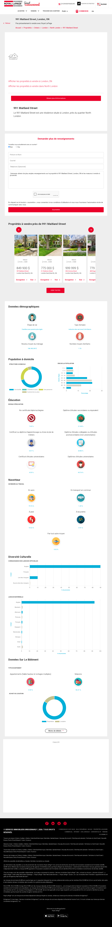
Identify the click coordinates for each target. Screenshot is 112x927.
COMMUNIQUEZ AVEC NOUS (67, 829)
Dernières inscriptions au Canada (40, 861)
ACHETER (21, 11)
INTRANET (77, 832)
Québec (22, 838)
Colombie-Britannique (37, 838)
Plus (64, 11)
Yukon (23, 840)
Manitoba (46, 838)
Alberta (28, 838)
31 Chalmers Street (47, 271)
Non (11, 147)
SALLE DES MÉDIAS (81, 829)
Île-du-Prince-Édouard (14, 840)
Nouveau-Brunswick (65, 838)
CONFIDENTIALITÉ (96, 832)
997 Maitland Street (23, 271)
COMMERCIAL (69, 832)
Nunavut (28, 840)
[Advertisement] (56, 777)
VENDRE (34, 11)
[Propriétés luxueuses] (86, 4)
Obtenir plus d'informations (56, 98)
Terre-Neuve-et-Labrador (78, 838)
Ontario (17, 838)
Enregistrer (20, 280)
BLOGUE (90, 829)
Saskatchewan (54, 838)
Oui (18, 147)
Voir (31, 280)
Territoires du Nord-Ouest (93, 838)
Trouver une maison (9, 838)
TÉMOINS (104, 832)
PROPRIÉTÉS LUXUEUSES (100, 829)
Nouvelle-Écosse (8, 851)
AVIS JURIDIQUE (85, 832)
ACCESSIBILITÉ (103, 834)
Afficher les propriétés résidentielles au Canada (17, 861)
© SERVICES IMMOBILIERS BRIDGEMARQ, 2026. (23, 829)
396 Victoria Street (71, 271)
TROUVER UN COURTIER (51, 11)
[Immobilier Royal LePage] (22, 4)
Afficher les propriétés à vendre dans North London (33, 86)
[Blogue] (102, 4)
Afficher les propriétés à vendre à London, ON (30, 81)
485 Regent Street (95, 271)
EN (93, 11)
